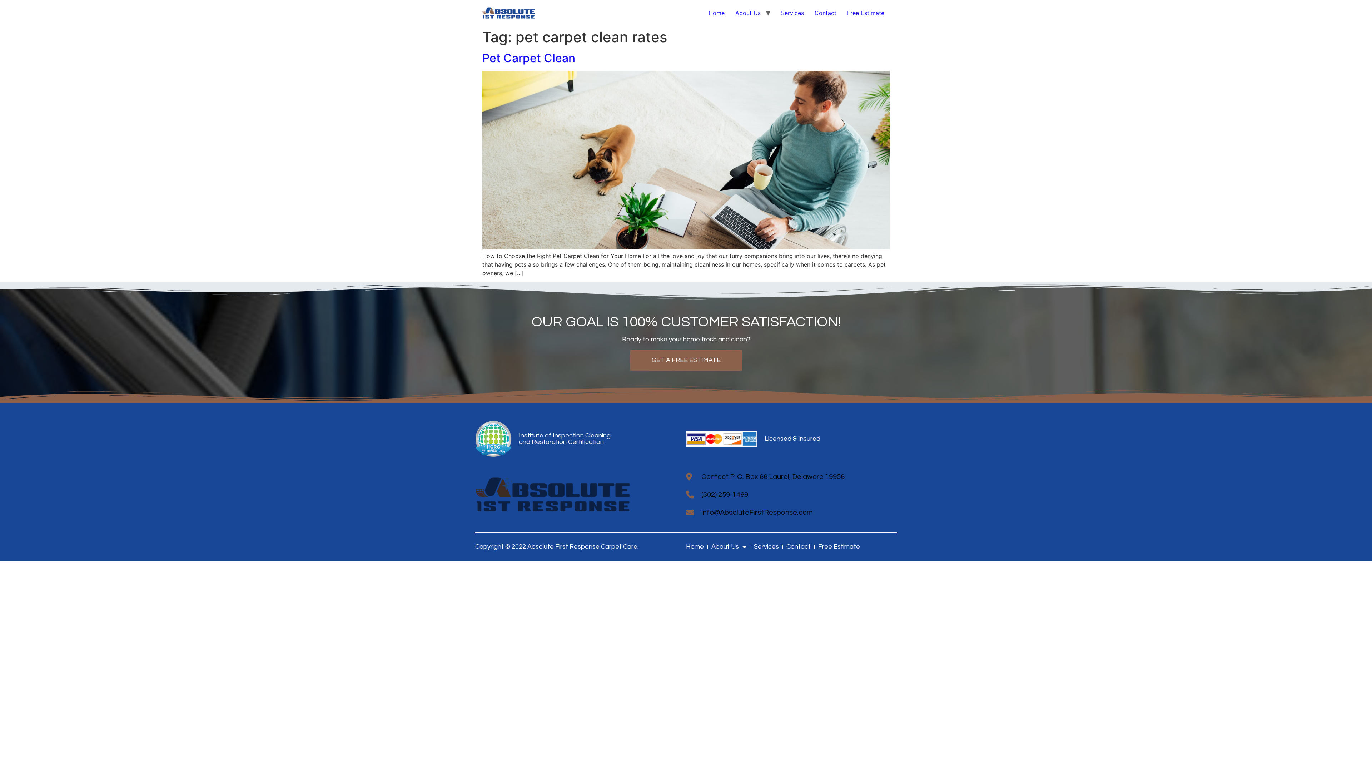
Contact (825, 12)
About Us (748, 12)
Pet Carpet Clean (528, 58)
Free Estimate (865, 12)
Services (792, 12)
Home (717, 12)
